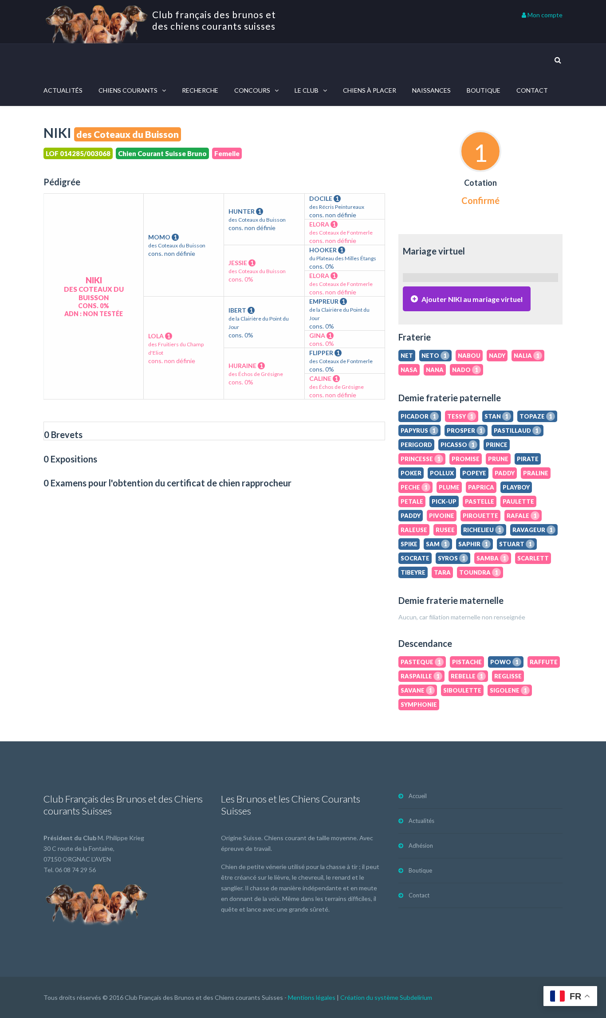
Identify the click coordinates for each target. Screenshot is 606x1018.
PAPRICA (481, 487)
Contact (532, 90)
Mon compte (544, 15)
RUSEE (445, 529)
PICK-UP (444, 501)
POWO (504, 662)
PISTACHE (467, 662)
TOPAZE (535, 416)
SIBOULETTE (462, 690)
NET (407, 355)
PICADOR (418, 416)
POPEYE (474, 473)
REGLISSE (508, 676)
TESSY (460, 416)
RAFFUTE (544, 662)
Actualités (63, 90)
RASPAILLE (420, 676)
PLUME (449, 487)
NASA (409, 369)
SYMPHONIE (419, 704)
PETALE (412, 501)
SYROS (451, 558)
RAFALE (522, 515)
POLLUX (442, 473)
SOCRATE (415, 558)
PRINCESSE (421, 458)
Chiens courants (127, 90)
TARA (442, 572)
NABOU (469, 355)
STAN (496, 416)
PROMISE (466, 458)
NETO (434, 355)
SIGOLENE (508, 690)
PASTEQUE (421, 662)
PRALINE (535, 473)
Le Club (307, 90)
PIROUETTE (480, 515)
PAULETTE (518, 501)
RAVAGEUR (532, 529)
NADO (465, 369)
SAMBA (491, 558)
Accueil (418, 795)
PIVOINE (441, 515)
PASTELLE (479, 501)
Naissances (431, 90)
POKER (411, 473)
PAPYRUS (418, 430)
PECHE (414, 487)
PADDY (505, 473)
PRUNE (498, 458)
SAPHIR (473, 544)
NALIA (526, 355)
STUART (515, 544)
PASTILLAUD (516, 430)
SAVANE (416, 690)
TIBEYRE (413, 572)
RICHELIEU (482, 529)
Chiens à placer (369, 90)
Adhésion (421, 845)
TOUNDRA (478, 572)
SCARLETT (533, 558)
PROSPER (465, 430)
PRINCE (497, 444)
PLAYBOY (516, 487)
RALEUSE (414, 529)
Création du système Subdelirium (386, 997)
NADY (497, 355)
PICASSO (458, 444)
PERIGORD (416, 444)
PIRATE (528, 458)
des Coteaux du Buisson (127, 134)
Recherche (200, 90)
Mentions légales (311, 997)
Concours (252, 90)
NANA (435, 369)
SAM (436, 544)
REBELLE (467, 676)
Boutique (483, 90)
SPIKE (409, 544)
